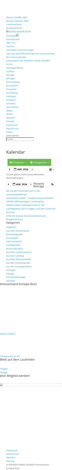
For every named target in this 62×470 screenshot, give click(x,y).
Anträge (10, 75)
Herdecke (11, 99)
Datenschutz (12, 128)
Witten (9, 114)
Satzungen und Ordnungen (20, 49)
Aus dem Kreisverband (17, 230)
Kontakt (10, 121)
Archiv (9, 64)
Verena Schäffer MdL (16, 17)
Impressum (12, 125)
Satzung (10, 461)
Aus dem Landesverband (18, 252)
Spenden (10, 117)
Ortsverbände (13, 82)
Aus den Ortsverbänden (18, 262)
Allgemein (11, 227)
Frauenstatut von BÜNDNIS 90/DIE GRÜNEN (28, 60)
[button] (53, 184)
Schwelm (10, 103)
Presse (9, 132)
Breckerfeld (12, 85)
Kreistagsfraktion (14, 67)
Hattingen (11, 96)
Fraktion (10, 71)
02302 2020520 (7, 333)
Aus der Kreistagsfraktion (19, 266)
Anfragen (10, 78)
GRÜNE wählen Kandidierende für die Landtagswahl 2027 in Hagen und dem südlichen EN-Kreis (31, 209)
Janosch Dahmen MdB (17, 21)
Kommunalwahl (14, 241)
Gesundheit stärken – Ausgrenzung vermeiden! (30, 198)
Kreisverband (13, 39)
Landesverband (14, 24)
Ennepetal (11, 89)
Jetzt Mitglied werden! (15, 376)
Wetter (9, 110)
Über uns (10, 42)
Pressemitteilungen (16, 277)
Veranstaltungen (14, 248)
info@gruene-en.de (10, 356)
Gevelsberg (11, 92)
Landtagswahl (13, 245)
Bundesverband (14, 28)
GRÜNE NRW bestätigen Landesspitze (25, 201)
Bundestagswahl (14, 234)
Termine (10, 46)
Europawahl (12, 238)
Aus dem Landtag (15, 255)
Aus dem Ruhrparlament (18, 259)
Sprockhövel (12, 107)
